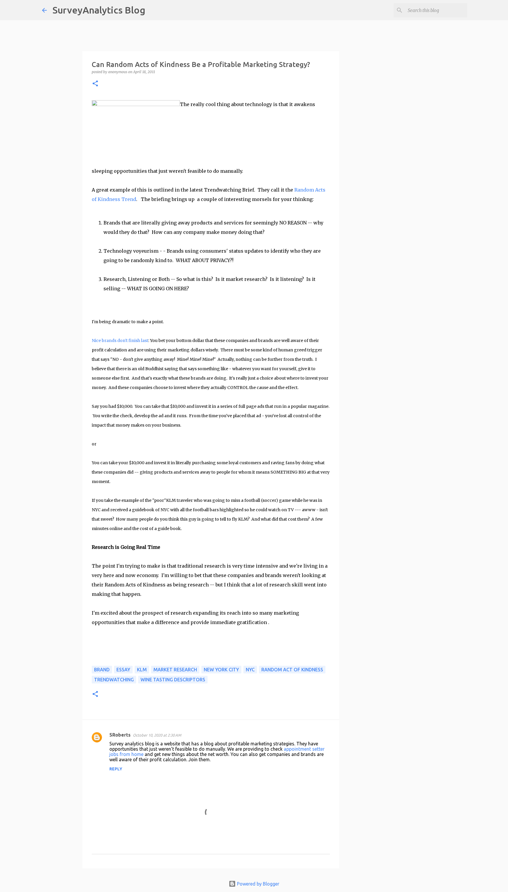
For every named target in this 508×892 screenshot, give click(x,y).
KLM (142, 669)
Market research (175, 669)
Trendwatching (114, 679)
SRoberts (120, 734)
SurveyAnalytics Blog (99, 10)
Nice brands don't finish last (120, 340)
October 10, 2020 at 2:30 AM (157, 735)
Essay (123, 669)
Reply (115, 769)
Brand (102, 669)
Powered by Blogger (257, 883)
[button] (95, 84)
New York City (221, 669)
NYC (250, 669)
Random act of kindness (292, 669)
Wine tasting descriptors (173, 679)
